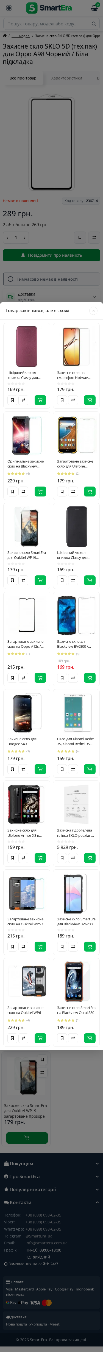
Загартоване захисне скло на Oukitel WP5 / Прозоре (25, 921)
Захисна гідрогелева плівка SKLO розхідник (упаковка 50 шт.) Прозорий (76, 833)
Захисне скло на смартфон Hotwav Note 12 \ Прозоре (72, 375)
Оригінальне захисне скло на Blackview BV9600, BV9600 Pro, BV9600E (25, 464)
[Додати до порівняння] (23, 400)
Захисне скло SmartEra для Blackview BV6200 (76, 921)
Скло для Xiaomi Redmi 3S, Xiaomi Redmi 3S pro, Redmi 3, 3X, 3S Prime (76, 741)
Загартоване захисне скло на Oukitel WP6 (25, 1010)
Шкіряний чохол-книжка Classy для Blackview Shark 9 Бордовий (22, 375)
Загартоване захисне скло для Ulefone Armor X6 (75, 464)
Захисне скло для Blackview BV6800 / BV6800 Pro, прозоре (74, 644)
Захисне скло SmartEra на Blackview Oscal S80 (76, 1010)
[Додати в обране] (12, 400)
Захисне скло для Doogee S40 (22, 741)
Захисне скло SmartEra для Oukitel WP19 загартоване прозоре (26, 555)
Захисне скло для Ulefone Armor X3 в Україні (23, 833)
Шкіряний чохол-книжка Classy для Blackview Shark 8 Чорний (72, 555)
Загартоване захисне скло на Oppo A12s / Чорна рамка (25, 644)
